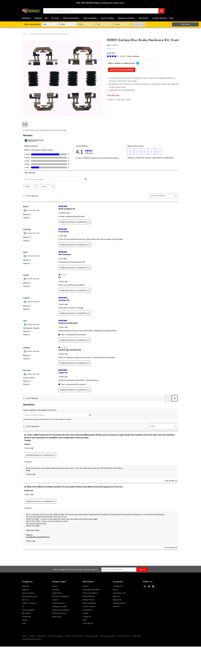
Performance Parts (59, 613)
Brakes (55, 586)
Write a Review (133, 56)
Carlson (112, 48)
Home (24, 34)
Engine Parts (57, 593)
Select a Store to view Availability (121, 70)
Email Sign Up (88, 623)
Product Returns (89, 596)
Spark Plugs (56, 616)
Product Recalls (88, 600)
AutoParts (26, 18)
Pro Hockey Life (119, 593)
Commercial (26, 616)
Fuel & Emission (58, 603)
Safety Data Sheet (89, 603)
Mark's (115, 589)
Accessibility (87, 610)
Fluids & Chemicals (71, 18)
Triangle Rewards (119, 603)
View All (116, 606)
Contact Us (87, 616)
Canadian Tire (118, 586)
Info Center (144, 18)
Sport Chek (117, 600)
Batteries (38, 18)
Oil (46, 18)
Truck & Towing (107, 18)
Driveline (55, 589)
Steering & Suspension (61, 610)
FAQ (84, 620)
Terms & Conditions (90, 593)
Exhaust (55, 600)
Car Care (55, 18)
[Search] (161, 11)
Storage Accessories (126, 18)
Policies (86, 586)
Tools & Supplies (90, 18)
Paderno (116, 596)
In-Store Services (159, 18)
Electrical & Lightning (60, 596)
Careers (85, 613)
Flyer (172, 18)
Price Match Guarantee (91, 589)
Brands (24, 620)
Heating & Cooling (59, 606)
